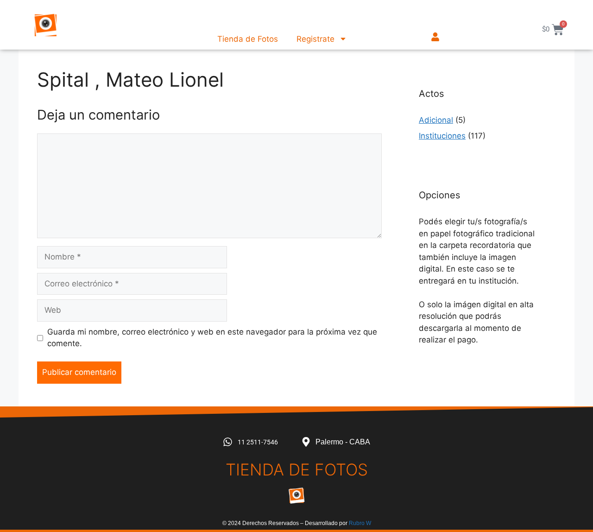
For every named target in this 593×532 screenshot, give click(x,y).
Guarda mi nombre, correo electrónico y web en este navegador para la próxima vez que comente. (212, 337)
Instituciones (442, 135)
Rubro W (360, 523)
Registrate (315, 39)
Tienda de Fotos (247, 39)
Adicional (436, 120)
